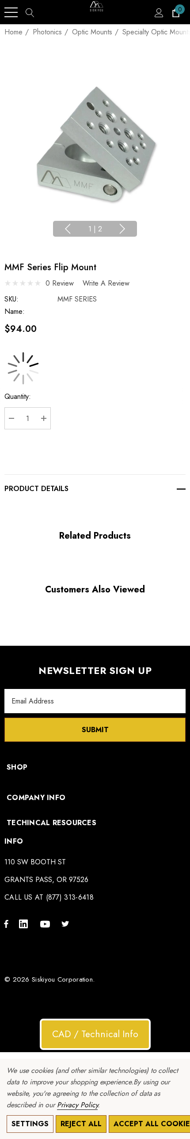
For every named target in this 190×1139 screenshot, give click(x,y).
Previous (67, 228)
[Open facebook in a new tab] (6, 923)
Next (122, 228)
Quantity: (17, 396)
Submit (95, 730)
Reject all (81, 1124)
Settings (30, 1124)
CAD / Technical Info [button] (95, 1034)
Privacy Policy (77, 1105)
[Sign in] (158, 12)
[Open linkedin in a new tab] (25, 923)
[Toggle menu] (11, 12)
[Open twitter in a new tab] (66, 923)
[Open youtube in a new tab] (46, 923)
